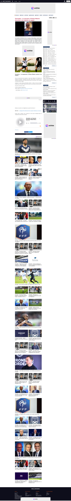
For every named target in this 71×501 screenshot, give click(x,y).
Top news (17, 15)
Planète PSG (47, 493)
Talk (41, 15)
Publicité (16, 493)
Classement (32, 15)
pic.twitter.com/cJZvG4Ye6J (28, 88)
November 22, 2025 (25, 90)
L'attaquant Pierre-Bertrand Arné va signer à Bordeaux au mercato (30, 110)
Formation (51, 15)
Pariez (19, 1)
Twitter (26, 494)
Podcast (27, 15)
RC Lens (37, 494)
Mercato (22, 15)
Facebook (26, 493)
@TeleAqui (21, 88)
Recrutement (16, 494)
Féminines (46, 15)
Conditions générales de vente (18, 496)
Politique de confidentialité (18, 497)
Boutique (15, 1)
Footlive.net (37, 493)
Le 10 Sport (47, 494)
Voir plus (53, 65)
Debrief (37, 15)
